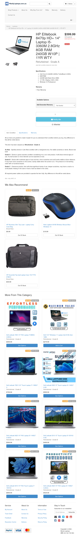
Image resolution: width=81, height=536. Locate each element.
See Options (22, 345)
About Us (24, 10)
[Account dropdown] (71, 19)
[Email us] (55, 516)
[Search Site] (49, 3)
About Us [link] (24, 509)
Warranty (54, 10)
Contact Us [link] (24, 514)
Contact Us (11, 15)
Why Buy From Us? (36, 10)
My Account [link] (8, 509)
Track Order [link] (8, 514)
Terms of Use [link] (42, 509)
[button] (56, 124)
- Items (69, 4)
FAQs (47, 10)
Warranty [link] (24, 518)
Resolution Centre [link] (10, 522)
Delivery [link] (23, 522)
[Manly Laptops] (16, 2)
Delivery (62, 10)
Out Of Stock (22, 235)
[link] (59, 516)
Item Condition (11, 133)
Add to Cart (59, 345)
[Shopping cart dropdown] (74, 3)
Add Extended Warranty (45, 105)
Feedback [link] (8, 518)
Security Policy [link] (42, 518)
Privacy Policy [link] (42, 514)
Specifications (23, 133)
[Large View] (7, 64)
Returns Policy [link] (42, 522)
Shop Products (13, 10)
